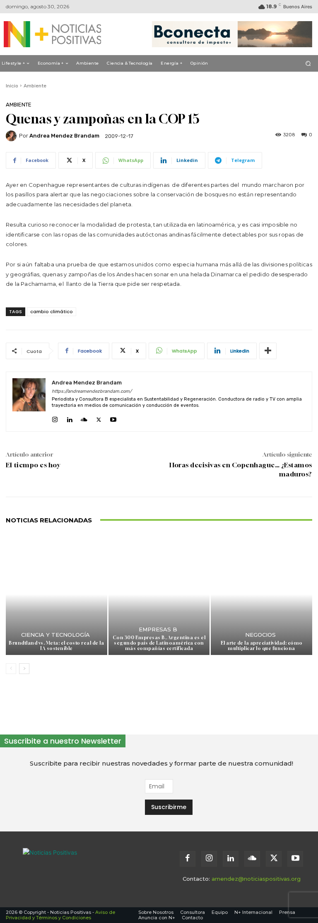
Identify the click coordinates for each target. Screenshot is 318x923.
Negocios (260, 635)
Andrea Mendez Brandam (64, 135)
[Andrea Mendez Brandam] (12, 135)
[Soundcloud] (84, 418)
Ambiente (35, 86)
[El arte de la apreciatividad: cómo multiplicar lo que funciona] (261, 594)
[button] (308, 63)
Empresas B (158, 629)
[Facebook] (187, 859)
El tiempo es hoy (33, 465)
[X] (99, 418)
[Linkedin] (69, 418)
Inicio (12, 86)
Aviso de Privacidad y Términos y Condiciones (60, 915)
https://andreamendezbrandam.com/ (92, 391)
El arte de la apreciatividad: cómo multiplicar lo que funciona (262, 645)
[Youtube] (113, 418)
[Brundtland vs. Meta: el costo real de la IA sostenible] (56, 594)
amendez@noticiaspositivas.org (256, 878)
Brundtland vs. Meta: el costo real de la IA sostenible (56, 645)
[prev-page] (11, 668)
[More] (268, 351)
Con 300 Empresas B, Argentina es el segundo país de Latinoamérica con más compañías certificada (159, 643)
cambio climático (51, 311)
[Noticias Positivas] (49, 34)
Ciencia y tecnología (55, 635)
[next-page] (24, 668)
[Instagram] (55, 418)
